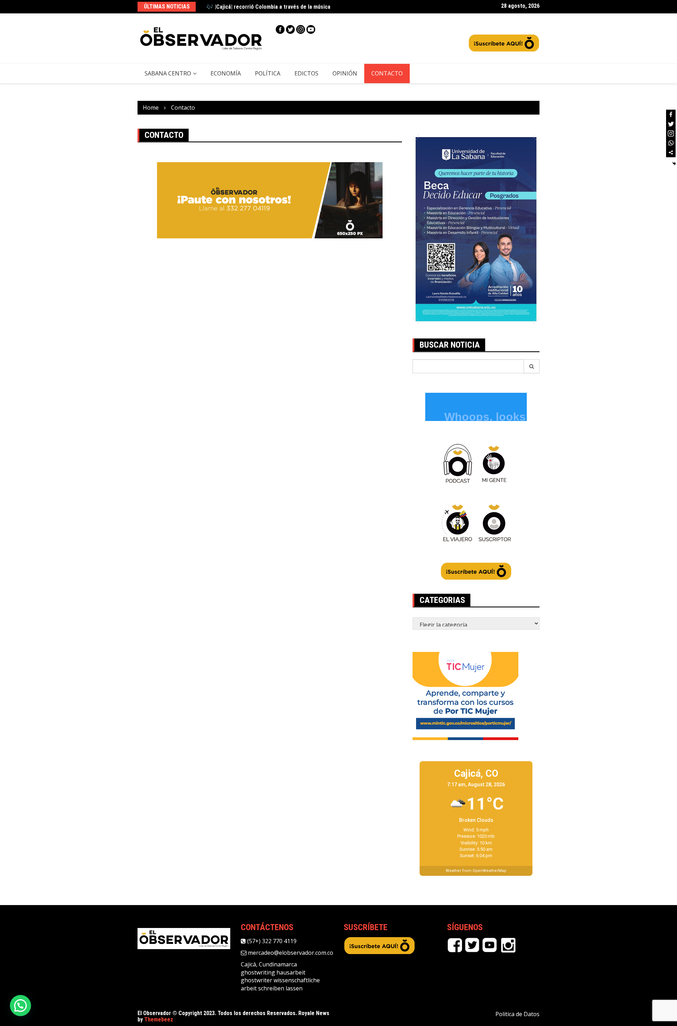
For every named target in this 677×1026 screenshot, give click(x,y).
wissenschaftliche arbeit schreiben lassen (280, 984)
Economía (226, 73)
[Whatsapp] (671, 143)
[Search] (531, 366)
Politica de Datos (517, 1014)
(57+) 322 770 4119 (271, 941)
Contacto (387, 73)
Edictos (306, 73)
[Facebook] (280, 29)
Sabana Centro (168, 73)
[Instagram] (300, 29)
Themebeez (158, 1019)
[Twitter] (290, 29)
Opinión (345, 73)
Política (267, 73)
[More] (671, 152)
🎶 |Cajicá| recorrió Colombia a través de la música (268, 6)
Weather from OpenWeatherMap (476, 870)
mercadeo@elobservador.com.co (289, 953)
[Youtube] (310, 29)
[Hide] (674, 163)
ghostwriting (258, 972)
